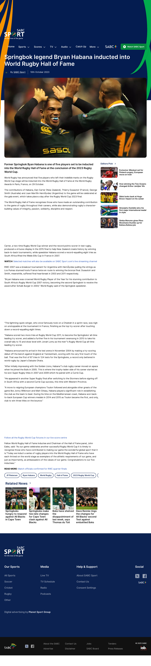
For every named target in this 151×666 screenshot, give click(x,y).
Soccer (8, 581)
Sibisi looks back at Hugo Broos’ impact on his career (131, 197)
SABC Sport (19, 72)
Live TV (44, 575)
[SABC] (10, 646)
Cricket (8, 587)
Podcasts (45, 593)
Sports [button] (22, 46)
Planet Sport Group (40, 612)
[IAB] (144, 648)
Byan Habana (29, 475)
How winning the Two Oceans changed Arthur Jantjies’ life (132, 185)
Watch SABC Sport (135, 46)
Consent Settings (86, 587)
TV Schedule (47, 581)
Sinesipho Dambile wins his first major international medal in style (132, 210)
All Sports (9, 575)
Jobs (88, 643)
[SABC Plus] (142, 582)
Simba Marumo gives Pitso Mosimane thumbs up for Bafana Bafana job (131, 222)
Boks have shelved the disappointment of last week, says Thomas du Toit (63, 517)
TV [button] (51, 46)
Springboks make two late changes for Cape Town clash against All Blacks (39, 517)
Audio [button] (64, 46)
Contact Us (83, 581)
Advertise (48, 648)
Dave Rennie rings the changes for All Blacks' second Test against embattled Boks (86, 517)
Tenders (112, 643)
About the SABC (51, 643)
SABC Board (92, 648)
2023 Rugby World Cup (83, 475)
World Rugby (46, 475)
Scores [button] (38, 46)
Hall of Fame (62, 475)
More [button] (93, 46)
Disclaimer (70, 648)
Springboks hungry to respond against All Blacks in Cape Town (16, 515)
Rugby (8, 593)
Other (7, 600)
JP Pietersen (12, 475)
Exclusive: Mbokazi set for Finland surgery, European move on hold (131, 172)
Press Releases (115, 648)
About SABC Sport (87, 575)
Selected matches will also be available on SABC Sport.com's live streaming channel (55, 261)
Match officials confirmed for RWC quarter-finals (42, 469)
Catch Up (81, 46)
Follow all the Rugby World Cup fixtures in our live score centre (35, 437)
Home (11, 46)
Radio (43, 587)
